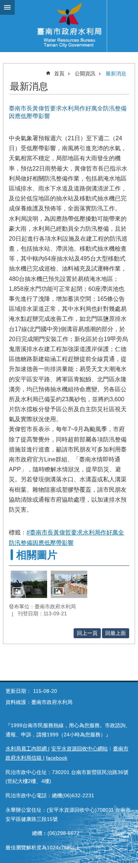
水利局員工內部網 (27, 749)
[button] (29, 584)
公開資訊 (85, 73)
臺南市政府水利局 (69, 26)
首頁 (59, 73)
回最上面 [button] (115, 633)
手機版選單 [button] (7, 7)
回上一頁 (87, 633)
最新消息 (116, 73)
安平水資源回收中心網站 (79, 749)
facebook (56, 758)
